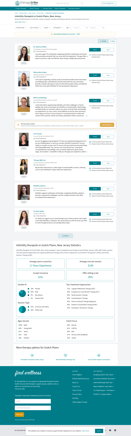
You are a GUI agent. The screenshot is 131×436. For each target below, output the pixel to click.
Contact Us (76, 386)
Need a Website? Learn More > (103, 386)
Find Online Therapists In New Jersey (32, 360)
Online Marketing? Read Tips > (103, 382)
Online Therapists (60, 8)
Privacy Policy (77, 394)
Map (113, 41)
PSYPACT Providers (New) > (102, 394)
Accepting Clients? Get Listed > (103, 375)
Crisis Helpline (77, 375)
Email (95, 50)
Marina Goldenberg (40, 98)
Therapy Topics (47, 8)
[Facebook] (110, 430)
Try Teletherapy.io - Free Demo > (104, 390)
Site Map (75, 398)
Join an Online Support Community (99, 360)
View (108, 50)
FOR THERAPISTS (107, 3)
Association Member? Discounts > (104, 379)
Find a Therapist (21, 8)
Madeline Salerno (39, 186)
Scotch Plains (40, 13)
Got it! (99, 431)
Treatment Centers (74, 8)
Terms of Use (76, 390)
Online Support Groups (79, 402)
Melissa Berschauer (40, 72)
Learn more (85, 431)
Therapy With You (40, 160)
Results (104, 41)
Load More (65, 236)
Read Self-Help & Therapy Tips (65, 360)
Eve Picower (38, 134)
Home (16, 13)
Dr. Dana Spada (39, 211)
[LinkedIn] (115, 430)
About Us (75, 382)
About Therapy (34, 8)
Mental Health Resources (80, 379)
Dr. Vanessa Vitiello (40, 47)
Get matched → (107, 125)
